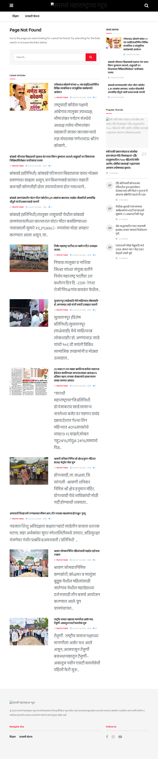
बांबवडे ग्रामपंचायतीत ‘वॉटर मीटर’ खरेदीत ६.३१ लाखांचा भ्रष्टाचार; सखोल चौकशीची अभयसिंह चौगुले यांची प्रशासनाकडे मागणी (52, 200)
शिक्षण (16, 16)
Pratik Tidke (62, 97)
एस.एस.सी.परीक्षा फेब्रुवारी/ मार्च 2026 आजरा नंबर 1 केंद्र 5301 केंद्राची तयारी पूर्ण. (130, 249)
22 (96, 97)
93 (96, 628)
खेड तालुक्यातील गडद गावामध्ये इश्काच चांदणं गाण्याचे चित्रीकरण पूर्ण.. (131, 230)
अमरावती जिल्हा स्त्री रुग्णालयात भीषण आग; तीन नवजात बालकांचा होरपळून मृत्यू (48, 513)
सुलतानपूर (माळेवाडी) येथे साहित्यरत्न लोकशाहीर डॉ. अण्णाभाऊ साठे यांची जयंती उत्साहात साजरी (76, 303)
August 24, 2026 (79, 97)
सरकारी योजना (32, 16)
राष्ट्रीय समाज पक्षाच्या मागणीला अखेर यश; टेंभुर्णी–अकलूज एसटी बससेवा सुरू (73, 621)
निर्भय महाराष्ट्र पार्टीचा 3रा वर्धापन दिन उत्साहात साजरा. (75, 248)
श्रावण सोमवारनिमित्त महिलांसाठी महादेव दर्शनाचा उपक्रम (76, 553)
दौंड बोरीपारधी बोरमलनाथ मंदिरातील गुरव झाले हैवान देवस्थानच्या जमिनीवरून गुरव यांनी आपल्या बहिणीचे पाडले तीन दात (132, 189)
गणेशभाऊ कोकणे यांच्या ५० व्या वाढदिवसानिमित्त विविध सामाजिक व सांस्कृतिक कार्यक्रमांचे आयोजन (76, 88)
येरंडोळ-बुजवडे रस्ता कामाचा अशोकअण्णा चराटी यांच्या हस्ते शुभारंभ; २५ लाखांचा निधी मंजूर (130, 210)
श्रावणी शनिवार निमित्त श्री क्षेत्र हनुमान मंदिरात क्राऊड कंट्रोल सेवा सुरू (74, 461)
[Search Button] (91, 57)
